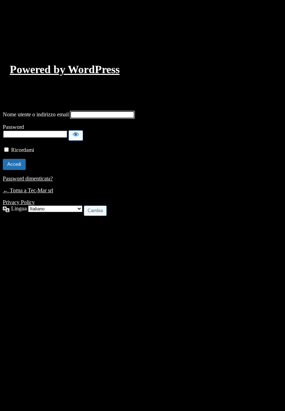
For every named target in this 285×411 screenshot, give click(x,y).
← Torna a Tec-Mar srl (28, 190)
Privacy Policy (19, 202)
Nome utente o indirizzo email (36, 114)
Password (13, 127)
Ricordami (22, 150)
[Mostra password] (75, 135)
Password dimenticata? (28, 178)
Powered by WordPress (65, 69)
